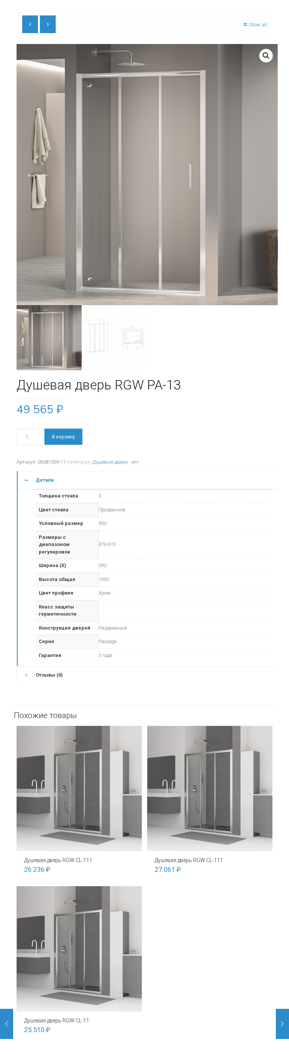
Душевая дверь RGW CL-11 (56, 1020)
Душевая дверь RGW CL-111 (58, 860)
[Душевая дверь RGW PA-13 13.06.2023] (282, 1024)
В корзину (63, 437)
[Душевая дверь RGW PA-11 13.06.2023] (6, 1024)
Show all (258, 24)
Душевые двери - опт (115, 462)
